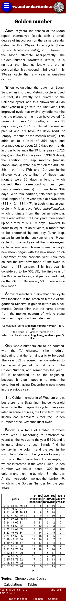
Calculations (13, 585)
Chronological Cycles (30, 578)
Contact (53, 598)
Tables (33, 585)
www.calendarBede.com (33, 7)
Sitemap (38, 598)
